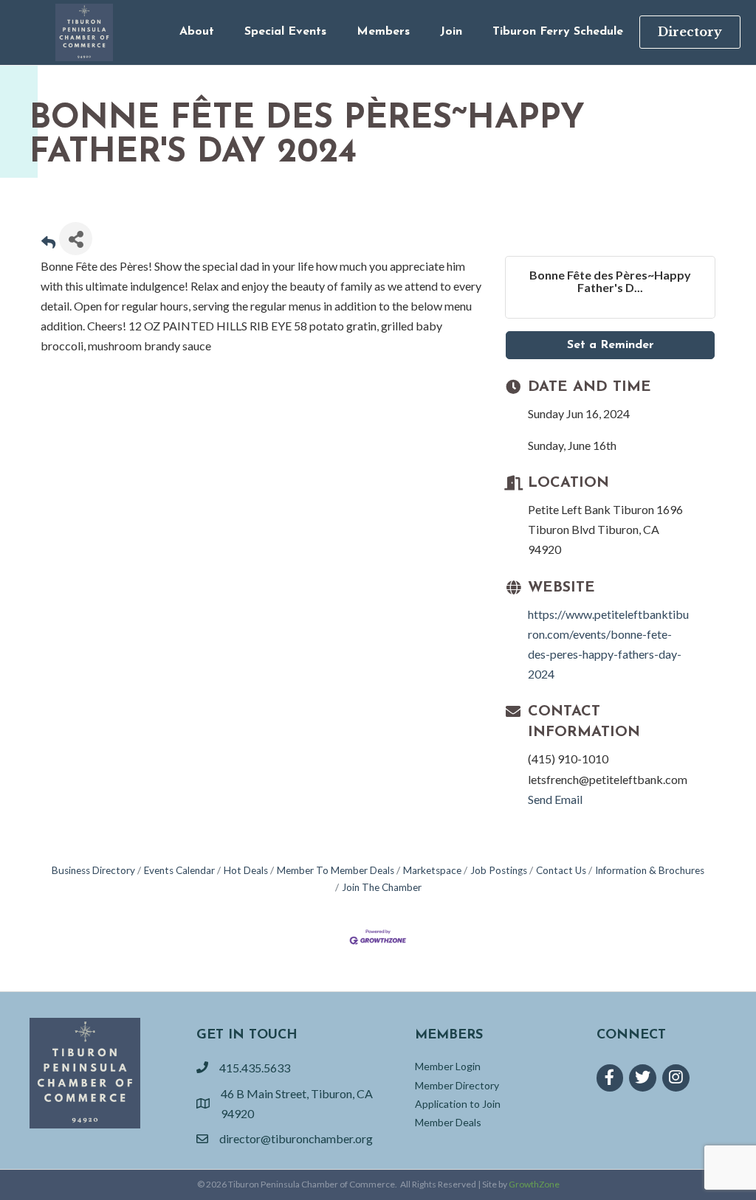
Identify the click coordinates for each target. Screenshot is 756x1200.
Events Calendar (179, 870)
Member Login (448, 1066)
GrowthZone (534, 1184)
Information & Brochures (649, 870)
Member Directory (457, 1085)
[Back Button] (48, 243)
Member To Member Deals (335, 870)
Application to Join (458, 1103)
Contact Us (561, 870)
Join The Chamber (382, 887)
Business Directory (93, 870)
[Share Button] (75, 238)
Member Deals (448, 1122)
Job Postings (498, 870)
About (196, 32)
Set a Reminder (610, 345)
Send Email (555, 799)
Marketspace (432, 870)
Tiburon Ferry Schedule (557, 32)
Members (383, 32)
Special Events (285, 32)
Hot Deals (246, 870)
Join (451, 32)
